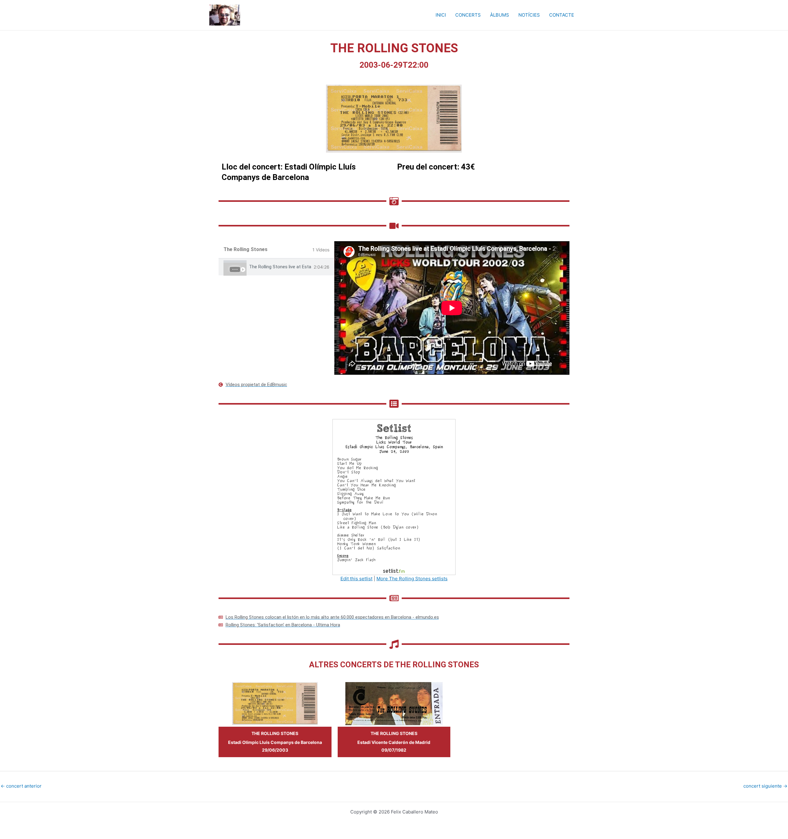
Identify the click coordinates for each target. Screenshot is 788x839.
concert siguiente (765, 786)
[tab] (276, 266)
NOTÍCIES (529, 15)
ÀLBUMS (499, 15)
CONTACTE (561, 15)
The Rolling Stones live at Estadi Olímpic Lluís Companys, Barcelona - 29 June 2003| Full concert (280, 267)
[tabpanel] (451, 308)
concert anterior (21, 786)
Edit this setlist (356, 578)
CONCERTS (468, 15)
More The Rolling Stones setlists (412, 578)
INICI (441, 15)
